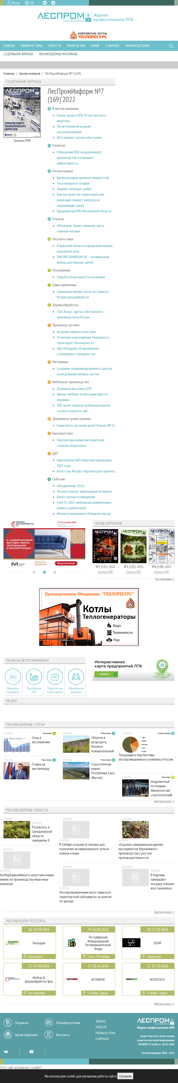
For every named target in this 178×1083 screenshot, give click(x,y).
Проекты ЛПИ (76, 45)
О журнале (112, 45)
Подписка (22, 1022)
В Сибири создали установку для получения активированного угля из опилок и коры (84, 848)
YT (31, 1051)
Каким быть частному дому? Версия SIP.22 (86, 425)
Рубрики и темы (31, 45)
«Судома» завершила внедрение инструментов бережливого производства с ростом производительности (141, 851)
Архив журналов (26, 1034)
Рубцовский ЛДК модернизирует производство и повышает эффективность (79, 157)
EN (32, 2)
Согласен (125, 1076)
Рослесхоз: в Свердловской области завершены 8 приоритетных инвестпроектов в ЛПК (43, 833)
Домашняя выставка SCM (74, 388)
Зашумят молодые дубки (74, 188)
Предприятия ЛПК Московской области (84, 211)
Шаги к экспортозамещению (76, 496)
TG (53, 3)
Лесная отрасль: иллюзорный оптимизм (84, 491)
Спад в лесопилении (41, 739)
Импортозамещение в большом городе (84, 513)
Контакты (63, 1034)
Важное (101, 1021)
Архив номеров (29, 73)
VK (45, 3)
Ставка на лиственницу (40, 766)
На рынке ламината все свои (76, 331)
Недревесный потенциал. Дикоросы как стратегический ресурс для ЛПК (161, 788)
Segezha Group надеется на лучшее (81, 277)
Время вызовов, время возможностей (83, 177)
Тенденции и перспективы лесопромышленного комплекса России (146, 757)
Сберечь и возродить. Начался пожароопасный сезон (102, 744)
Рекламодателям (137, 45)
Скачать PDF (22, 140)
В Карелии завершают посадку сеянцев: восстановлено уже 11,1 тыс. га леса (163, 881)
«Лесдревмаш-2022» (71, 485)
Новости (54, 45)
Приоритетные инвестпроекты (55, 690)
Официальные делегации (76, 690)
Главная (9, 45)
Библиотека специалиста (12, 690)
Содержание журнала (18, 54)
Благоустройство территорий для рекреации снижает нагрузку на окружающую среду (80, 200)
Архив (95, 45)
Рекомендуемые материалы (58, 54)
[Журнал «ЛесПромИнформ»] (89, 17)
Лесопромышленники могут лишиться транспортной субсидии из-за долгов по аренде (85, 896)
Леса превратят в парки (73, 183)
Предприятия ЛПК (34, 690)
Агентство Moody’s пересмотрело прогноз (86, 471)
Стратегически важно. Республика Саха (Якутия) (102, 770)
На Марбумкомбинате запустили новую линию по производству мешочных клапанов (27, 879)
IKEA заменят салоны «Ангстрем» (79, 137)
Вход (16, 2)
